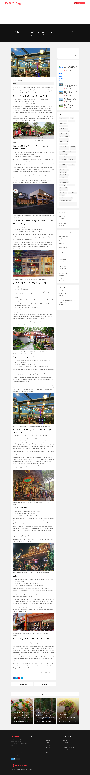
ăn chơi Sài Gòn (71, 185)
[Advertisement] (45, 15)
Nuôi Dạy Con (62, 266)
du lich (72, 118)
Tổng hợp (61, 278)
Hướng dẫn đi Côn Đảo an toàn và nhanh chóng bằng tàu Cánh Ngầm (70, 85)
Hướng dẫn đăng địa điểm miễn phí (67, 300)
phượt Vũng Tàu (63, 162)
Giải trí (39, 3)
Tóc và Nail (61, 275)
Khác (62, 221)
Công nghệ (61, 243)
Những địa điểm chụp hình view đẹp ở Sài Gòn (70, 105)
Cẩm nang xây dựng (63, 236)
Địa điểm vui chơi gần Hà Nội (66, 197)
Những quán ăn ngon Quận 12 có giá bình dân (67, 718)
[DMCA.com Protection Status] (15, 759)
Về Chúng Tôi (62, 298)
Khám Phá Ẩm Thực (18, 80)
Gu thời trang (62, 252)
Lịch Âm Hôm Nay (63, 307)
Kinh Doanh (62, 264)
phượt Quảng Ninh (64, 156)
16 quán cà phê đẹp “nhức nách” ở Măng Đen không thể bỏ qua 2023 (45, 717)
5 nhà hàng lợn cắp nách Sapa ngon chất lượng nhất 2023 (21, 717)
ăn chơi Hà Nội (63, 167)
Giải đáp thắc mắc (63, 247)
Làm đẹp (61, 3)
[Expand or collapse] (52, 83)
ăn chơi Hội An (63, 172)
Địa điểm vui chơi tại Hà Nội (65, 200)
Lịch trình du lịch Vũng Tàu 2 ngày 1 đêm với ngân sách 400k (70, 92)
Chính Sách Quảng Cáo (64, 304)
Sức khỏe (54, 3)
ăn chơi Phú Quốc (63, 179)
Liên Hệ (65, 740)
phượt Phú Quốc (63, 154)
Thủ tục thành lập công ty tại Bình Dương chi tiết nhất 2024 (70, 67)
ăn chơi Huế (71, 164)
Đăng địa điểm (62, 293)
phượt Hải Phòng (72, 151)
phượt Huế (73, 149)
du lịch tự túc (71, 120)
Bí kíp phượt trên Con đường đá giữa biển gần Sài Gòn (70, 99)
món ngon (73, 146)
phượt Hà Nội (63, 151)
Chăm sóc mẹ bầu (63, 241)
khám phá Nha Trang (64, 131)
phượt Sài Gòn (63, 159)
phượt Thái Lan (72, 159)
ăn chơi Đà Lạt (63, 192)
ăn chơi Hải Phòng (64, 169)
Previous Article (23, 684)
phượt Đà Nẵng (63, 164)
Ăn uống (63, 216)
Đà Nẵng (62, 195)
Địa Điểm (32, 3)
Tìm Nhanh (18, 721)
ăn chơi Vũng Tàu (63, 190)
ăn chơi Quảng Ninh (64, 182)
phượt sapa (73, 156)
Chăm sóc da (62, 238)
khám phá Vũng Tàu (64, 141)
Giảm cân (61, 250)
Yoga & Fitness (62, 280)
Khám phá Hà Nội (63, 126)
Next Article (44, 684)
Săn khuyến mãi (63, 268)
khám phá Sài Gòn (64, 138)
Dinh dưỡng (62, 245)
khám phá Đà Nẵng (64, 146)
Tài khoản (61, 295)
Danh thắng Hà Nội (64, 118)
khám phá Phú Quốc (64, 133)
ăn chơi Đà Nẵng (72, 192)
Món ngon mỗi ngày (64, 149)
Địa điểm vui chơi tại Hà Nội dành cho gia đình (67, 203)
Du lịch (62, 218)
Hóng (60, 254)
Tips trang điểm (63, 273)
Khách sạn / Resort (50, 745)
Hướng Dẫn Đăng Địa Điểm (69, 750)
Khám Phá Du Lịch (63, 261)
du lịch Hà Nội (63, 120)
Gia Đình (46, 3)
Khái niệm (61, 257)
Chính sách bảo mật (63, 302)
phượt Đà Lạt (72, 162)
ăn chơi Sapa (62, 185)
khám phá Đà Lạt (63, 144)
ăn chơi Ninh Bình (63, 177)
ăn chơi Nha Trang (64, 174)
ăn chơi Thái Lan (63, 187)
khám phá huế (63, 123)
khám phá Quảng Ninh (64, 136)
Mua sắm (63, 223)
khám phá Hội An (63, 128)
